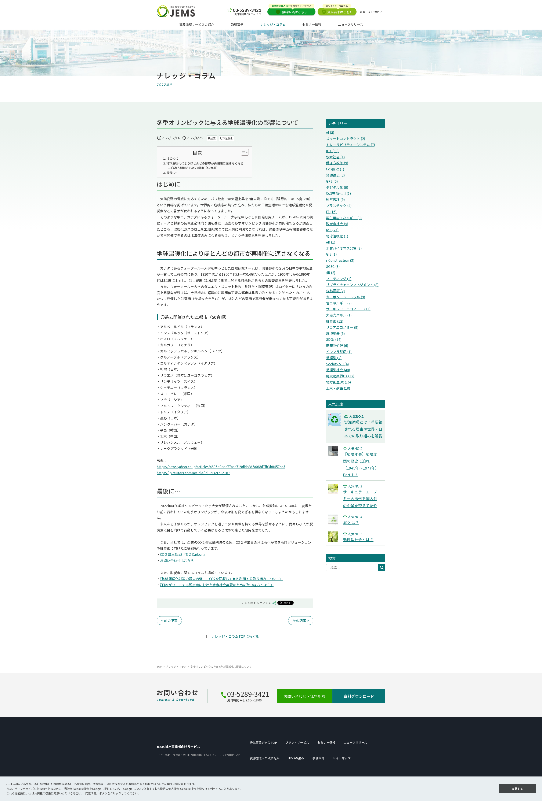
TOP (159, 666)
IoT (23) (332, 229)
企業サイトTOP (369, 12)
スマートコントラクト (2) (345, 138)
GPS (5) (332, 181)
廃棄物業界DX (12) (340, 375)
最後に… (172, 172)
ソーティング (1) (338, 278)
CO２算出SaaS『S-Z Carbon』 (183, 554)
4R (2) (330, 272)
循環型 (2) (334, 357)
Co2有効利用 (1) (338, 193)
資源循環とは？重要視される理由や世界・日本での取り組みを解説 (363, 428)
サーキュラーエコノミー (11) (348, 308)
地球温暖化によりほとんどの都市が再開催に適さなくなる (204, 163)
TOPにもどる (235, 636)
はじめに (172, 158)
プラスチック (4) (339, 205)
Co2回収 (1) (335, 168)
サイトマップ (342, 758)
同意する (517, 789)
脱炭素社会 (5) (337, 223)
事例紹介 (318, 758)
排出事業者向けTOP (263, 742)
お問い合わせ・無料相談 (304, 696)
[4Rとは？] (333, 517)
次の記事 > (301, 620)
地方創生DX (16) (338, 382)
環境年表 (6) (335, 333)
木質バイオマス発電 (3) (344, 248)
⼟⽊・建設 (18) (338, 388)
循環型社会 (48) (338, 369)
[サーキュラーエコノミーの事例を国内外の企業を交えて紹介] (333, 486)
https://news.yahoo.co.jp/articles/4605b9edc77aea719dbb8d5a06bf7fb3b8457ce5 (221, 466)
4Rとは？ (351, 522)
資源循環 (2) (335, 175)
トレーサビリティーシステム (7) (350, 144)
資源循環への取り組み (264, 758)
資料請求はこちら (339, 11)
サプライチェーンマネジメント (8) (352, 284)
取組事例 (237, 24)
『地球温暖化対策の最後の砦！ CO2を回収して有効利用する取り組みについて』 (221, 578)
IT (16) (331, 211)
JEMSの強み (296, 758)
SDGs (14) (334, 339)
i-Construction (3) (340, 260)
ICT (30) (332, 150)
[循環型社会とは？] (333, 534)
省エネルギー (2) (339, 302)
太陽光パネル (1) (339, 315)
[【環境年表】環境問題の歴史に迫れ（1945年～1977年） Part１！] (333, 449)
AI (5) (330, 132)
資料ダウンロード (359, 696)
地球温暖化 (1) (337, 235)
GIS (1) (331, 254)
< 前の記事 (169, 620)
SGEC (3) (333, 266)
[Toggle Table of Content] (243, 152)
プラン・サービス (297, 742)
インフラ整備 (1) (339, 351)
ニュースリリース (350, 24)
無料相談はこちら (291, 11)
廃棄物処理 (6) (337, 345)
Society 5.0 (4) (337, 363)
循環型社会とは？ (358, 539)
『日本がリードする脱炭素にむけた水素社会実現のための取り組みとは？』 (217, 584)
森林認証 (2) (335, 290)
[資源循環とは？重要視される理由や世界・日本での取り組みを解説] (334, 416)
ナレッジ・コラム (273, 24)
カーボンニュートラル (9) (345, 296)
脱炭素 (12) (334, 321)
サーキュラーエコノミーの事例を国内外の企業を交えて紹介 (360, 498)
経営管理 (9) (335, 199)
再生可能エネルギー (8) (344, 217)
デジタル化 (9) (337, 187)
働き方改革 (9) (337, 162)
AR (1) (330, 242)
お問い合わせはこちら (177, 560)
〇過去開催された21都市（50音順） (195, 168)
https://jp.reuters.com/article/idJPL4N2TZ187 (193, 472)
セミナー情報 (311, 24)
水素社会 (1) (335, 156)
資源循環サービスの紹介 (196, 24)
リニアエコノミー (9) (342, 327)
